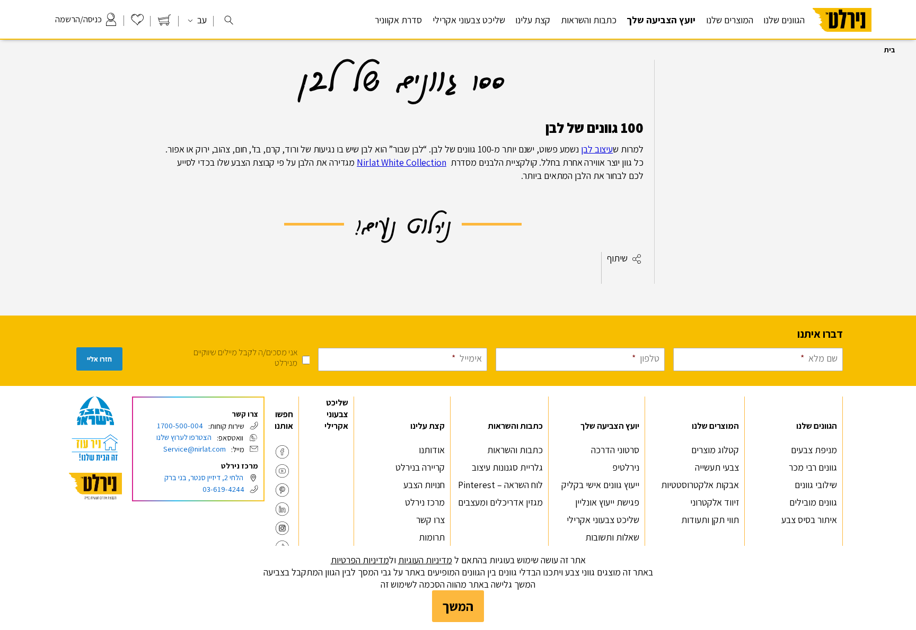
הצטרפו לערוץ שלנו (184, 437)
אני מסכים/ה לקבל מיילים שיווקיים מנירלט (245, 357)
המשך (458, 606)
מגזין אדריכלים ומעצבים (500, 502)
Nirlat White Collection (401, 162)
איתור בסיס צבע (809, 520)
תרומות (432, 537)
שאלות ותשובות (612, 537)
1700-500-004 (180, 425)
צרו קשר (430, 520)
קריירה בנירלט (420, 467)
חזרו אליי (99, 359)
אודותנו (432, 450)
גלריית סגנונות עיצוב (507, 467)
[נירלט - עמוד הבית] (95, 486)
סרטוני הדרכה (615, 450)
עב (201, 20)
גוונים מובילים (813, 502)
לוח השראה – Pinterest (500, 485)
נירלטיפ (625, 467)
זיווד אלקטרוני (714, 502)
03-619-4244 (223, 489)
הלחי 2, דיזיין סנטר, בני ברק (203, 477)
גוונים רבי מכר (813, 467)
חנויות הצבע (424, 485)
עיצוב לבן (597, 149)
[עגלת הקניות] (164, 22)
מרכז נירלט (425, 502)
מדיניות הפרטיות (360, 560)
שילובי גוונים (816, 485)
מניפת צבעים (814, 450)
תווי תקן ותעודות (710, 520)
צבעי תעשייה (717, 467)
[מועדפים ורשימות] (137, 22)
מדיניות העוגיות (425, 560)
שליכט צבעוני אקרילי (469, 20)
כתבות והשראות (515, 450)
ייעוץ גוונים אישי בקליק (600, 485)
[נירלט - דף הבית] (842, 36)
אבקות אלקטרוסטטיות (700, 485)
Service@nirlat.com (194, 449)
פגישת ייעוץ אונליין (607, 502)
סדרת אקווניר (398, 20)
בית (889, 50)
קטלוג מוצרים (715, 450)
